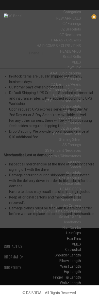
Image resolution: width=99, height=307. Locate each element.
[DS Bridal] (13, 16)
